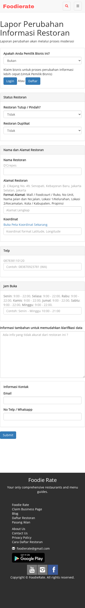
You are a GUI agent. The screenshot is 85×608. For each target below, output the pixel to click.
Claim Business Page (27, 509)
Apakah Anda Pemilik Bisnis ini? (26, 53)
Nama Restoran (14, 160)
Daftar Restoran (23, 518)
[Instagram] (42, 570)
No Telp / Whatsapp (17, 409)
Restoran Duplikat (16, 123)
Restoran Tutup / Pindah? (22, 107)
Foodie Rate (20, 505)
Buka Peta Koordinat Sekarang (25, 224)
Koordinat (10, 219)
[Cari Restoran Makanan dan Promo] (67, 6)
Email (7, 393)
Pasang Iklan (21, 522)
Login (10, 81)
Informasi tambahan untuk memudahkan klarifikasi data (41, 328)
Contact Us (20, 533)
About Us (18, 529)
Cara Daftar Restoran (27, 542)
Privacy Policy (21, 537)
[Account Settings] (78, 6)
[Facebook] (53, 570)
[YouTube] (32, 570)
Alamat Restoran (15, 180)
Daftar (32, 81)
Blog (15, 513)
